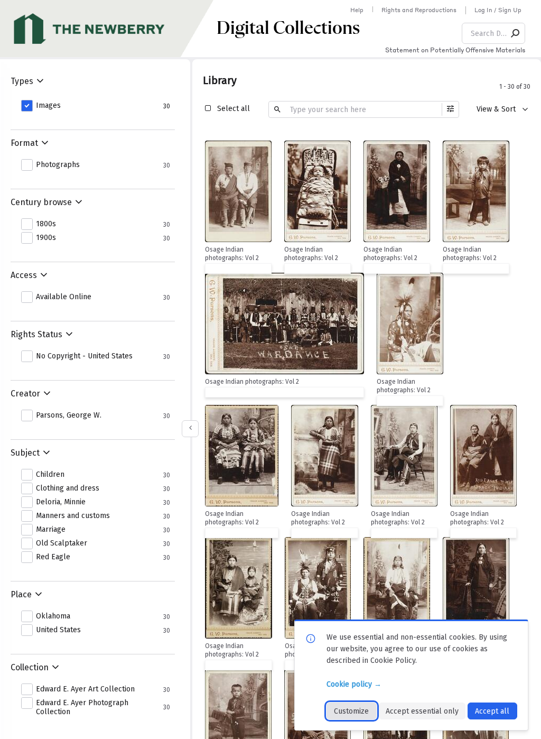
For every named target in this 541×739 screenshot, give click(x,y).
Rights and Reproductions (418, 10)
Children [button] (50, 474)
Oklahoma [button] (53, 616)
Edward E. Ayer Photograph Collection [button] (82, 707)
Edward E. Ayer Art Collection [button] (85, 689)
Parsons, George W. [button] (68, 415)
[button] (516, 33)
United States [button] (58, 630)
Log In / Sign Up (497, 10)
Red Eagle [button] (53, 557)
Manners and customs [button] (73, 516)
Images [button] (48, 105)
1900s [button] (46, 238)
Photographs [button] (58, 165)
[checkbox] (261, 150)
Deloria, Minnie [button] (61, 502)
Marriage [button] (51, 529)
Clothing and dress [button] (67, 488)
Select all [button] (233, 108)
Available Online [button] (63, 297)
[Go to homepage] (108, 28)
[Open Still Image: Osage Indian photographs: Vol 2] (238, 191)
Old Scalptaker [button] (61, 543)
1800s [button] (46, 224)
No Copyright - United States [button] (84, 356)
